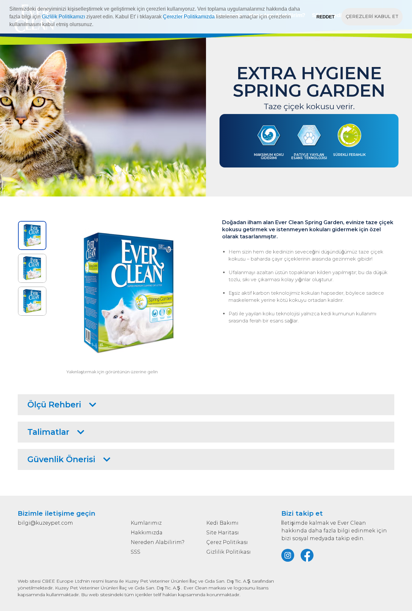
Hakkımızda (147, 533)
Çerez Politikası (227, 542)
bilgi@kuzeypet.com (45, 523)
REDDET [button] (325, 16)
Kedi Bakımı (222, 523)
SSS (135, 552)
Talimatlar (48, 432)
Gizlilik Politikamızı (63, 16)
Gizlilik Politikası (228, 552)
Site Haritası (222, 533)
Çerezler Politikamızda (189, 16)
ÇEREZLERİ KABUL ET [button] (372, 16)
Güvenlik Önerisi (61, 459)
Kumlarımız (146, 523)
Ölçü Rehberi (54, 404)
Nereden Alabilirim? (157, 542)
